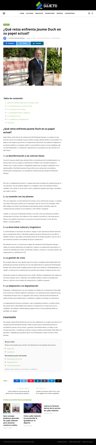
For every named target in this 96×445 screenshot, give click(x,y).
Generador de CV (12, 362)
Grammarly (10, 352)
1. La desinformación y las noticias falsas (19, 106)
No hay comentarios (44, 38)
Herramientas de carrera (14, 359)
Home (22, 13)
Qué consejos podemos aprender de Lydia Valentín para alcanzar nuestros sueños (11, 420)
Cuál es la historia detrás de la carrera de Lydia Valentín (52, 408)
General (60, 13)
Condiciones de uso (62, 442)
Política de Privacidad (75, 442)
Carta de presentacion (13, 365)
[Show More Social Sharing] (46, 43)
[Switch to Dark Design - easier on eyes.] (92, 13)
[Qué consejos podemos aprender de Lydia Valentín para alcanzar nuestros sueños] (12, 408)
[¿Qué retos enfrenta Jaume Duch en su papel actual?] (32, 67)
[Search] (89, 13)
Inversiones (50, 13)
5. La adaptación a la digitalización (17, 119)
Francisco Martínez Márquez (17, 38)
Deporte (6, 24)
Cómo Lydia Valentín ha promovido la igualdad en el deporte (32, 419)
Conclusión (10, 123)
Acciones (29, 13)
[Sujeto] (48, 5)
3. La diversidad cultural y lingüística (18, 113)
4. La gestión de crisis (13, 116)
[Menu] (4, 13)
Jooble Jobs (10, 348)
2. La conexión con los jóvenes (16, 109)
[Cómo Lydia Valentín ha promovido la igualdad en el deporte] (33, 408)
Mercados (39, 13)
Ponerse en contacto (88, 442)
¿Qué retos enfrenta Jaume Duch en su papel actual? (23, 103)
